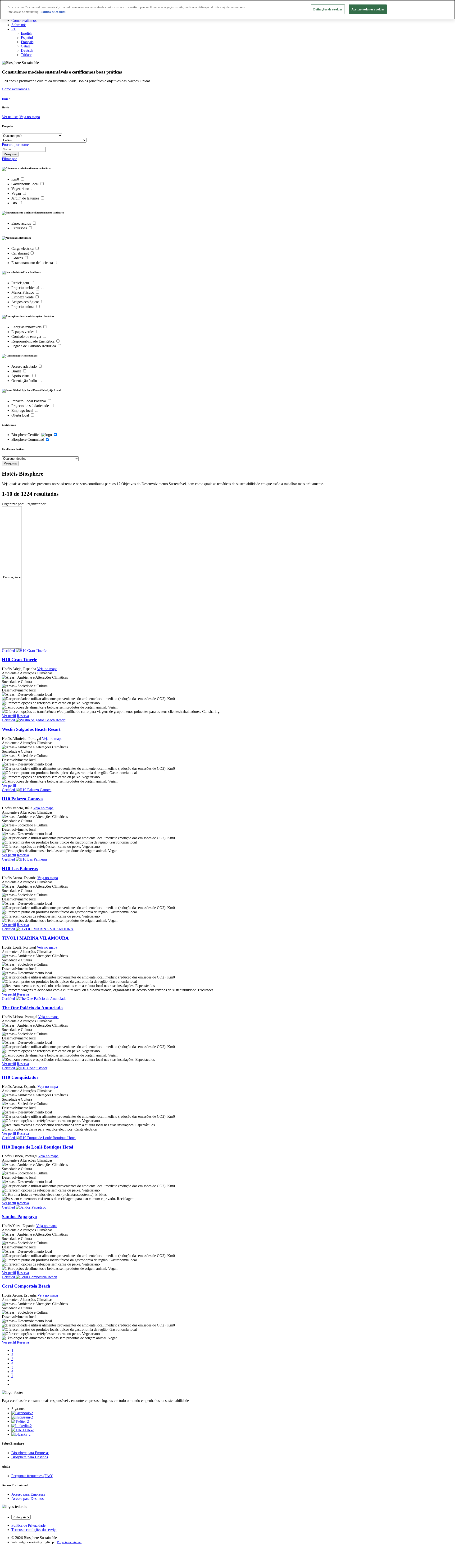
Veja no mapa (29, 117)
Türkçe (26, 55)
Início (5, 98)
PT (13, 29)
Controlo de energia (26, 336)
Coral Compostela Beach (26, 1286)
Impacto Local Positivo (29, 401)
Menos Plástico (23, 292)
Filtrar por (9, 159)
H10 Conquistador (20, 1077)
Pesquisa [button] (8, 126)
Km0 (15, 179)
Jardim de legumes (25, 198)
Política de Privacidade (28, 1525)
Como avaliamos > (16, 89)
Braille (16, 371)
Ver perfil (9, 716)
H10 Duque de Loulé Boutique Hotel (37, 1147)
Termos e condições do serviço (34, 1530)
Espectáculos (21, 223)
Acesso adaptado (24, 366)
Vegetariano (20, 189)
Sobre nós (18, 25)
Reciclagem (20, 283)
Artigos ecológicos (25, 302)
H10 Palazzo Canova (22, 798)
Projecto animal (23, 307)
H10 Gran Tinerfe (19, 659)
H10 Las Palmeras (20, 868)
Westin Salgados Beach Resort (31, 729)
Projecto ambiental (25, 288)
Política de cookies (53, 12)
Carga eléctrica (23, 248)
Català (25, 46)
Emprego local (22, 410)
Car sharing (20, 253)
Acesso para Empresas (28, 1494)
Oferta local (20, 415)
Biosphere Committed (28, 439)
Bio (14, 203)
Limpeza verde (23, 297)
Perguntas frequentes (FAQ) (32, 1476)
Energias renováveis (26, 327)
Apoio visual (21, 376)
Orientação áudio (24, 381)
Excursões (19, 228)
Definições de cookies (327, 9)
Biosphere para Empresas (30, 1453)
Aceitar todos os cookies (367, 9)
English (26, 33)
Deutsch (27, 50)
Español (27, 38)
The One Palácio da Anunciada (32, 1007)
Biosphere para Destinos (29, 1457)
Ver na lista (10, 117)
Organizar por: (13, 504)
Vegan (16, 193)
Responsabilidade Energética (33, 341)
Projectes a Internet (69, 1542)
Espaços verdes (23, 332)
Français (27, 42)
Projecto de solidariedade (30, 406)
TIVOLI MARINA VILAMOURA (35, 938)
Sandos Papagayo (19, 1216)
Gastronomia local (25, 184)
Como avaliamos (23, 21)
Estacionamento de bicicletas (33, 263)
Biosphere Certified (26, 435)
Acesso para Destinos (27, 1499)
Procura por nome (15, 145)
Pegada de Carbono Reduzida (34, 346)
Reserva (23, 716)
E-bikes (17, 258)
